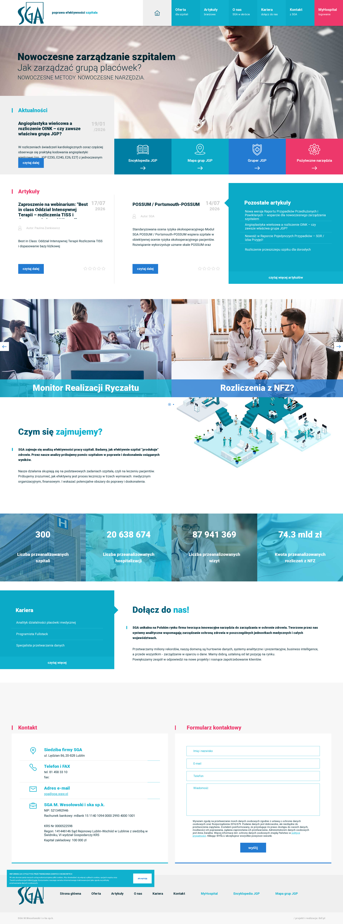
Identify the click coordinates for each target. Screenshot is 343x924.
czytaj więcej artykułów (286, 277)
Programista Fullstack (32, 634)
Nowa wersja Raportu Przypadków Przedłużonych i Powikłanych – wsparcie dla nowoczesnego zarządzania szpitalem (285, 215)
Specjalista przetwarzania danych (40, 645)
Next (338, 346)
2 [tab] (173, 404)
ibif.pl (322, 918)
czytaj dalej (31, 163)
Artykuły (210, 11)
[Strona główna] (157, 13)
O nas (241, 11)
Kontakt (296, 11)
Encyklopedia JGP (246, 893)
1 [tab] (169, 404)
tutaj (35, 880)
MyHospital (327, 11)
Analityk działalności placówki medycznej (46, 622)
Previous (4, 346)
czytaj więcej (57, 663)
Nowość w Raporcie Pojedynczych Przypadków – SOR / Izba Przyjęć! (284, 238)
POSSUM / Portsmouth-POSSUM (166, 204)
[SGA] (31, 904)
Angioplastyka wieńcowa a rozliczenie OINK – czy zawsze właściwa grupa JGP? (49, 128)
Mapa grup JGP (286, 893)
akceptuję (142, 878)
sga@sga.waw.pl (56, 794)
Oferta (181, 11)
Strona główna (70, 893)
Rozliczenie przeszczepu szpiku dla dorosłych (278, 249)
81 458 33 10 (58, 772)
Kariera (269, 11)
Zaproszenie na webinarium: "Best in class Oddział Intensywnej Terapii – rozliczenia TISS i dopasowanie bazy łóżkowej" (53, 210)
